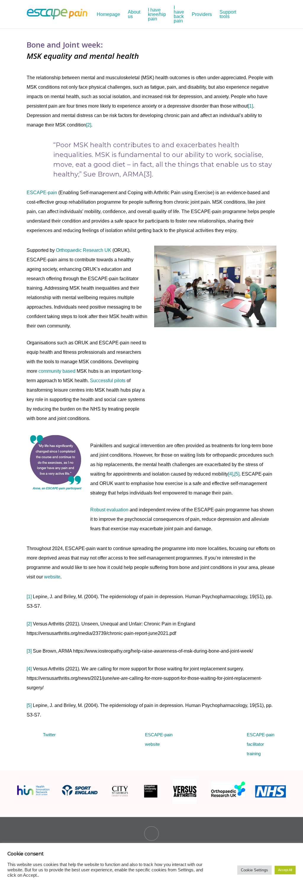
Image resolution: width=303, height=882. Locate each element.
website (52, 576)
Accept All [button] (285, 870)
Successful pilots (107, 380)
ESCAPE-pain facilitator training (260, 744)
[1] (250, 105)
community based (56, 371)
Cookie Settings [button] (254, 870)
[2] (88, 124)
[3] (29, 651)
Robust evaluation (109, 509)
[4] (230, 473)
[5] (236, 473)
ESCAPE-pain (42, 192)
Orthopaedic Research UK (83, 250)
